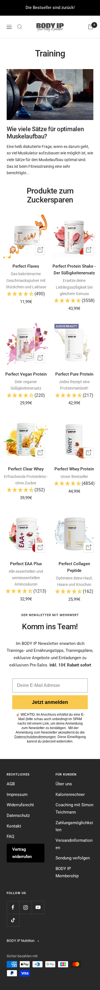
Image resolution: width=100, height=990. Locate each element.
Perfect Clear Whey (26, 469)
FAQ (10, 836)
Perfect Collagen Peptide (74, 567)
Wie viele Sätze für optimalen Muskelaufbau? (45, 133)
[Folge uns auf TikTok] (13, 920)
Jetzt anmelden (50, 702)
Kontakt (14, 826)
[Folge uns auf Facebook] (13, 907)
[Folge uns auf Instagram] (25, 907)
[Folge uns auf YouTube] (38, 907)
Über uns (64, 783)
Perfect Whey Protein (74, 469)
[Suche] (19, 26)
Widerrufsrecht (20, 804)
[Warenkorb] (90, 26)
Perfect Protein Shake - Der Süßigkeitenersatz (74, 269)
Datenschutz (18, 815)
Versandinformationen (74, 844)
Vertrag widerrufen (22, 853)
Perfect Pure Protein (74, 374)
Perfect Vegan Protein (26, 374)
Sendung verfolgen (73, 858)
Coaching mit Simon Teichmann (74, 808)
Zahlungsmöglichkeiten (74, 826)
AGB (11, 783)
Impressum (17, 794)
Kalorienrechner (70, 794)
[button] (25, 294)
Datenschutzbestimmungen (35, 737)
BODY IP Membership (67, 872)
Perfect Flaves (25, 266)
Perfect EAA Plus (26, 563)
